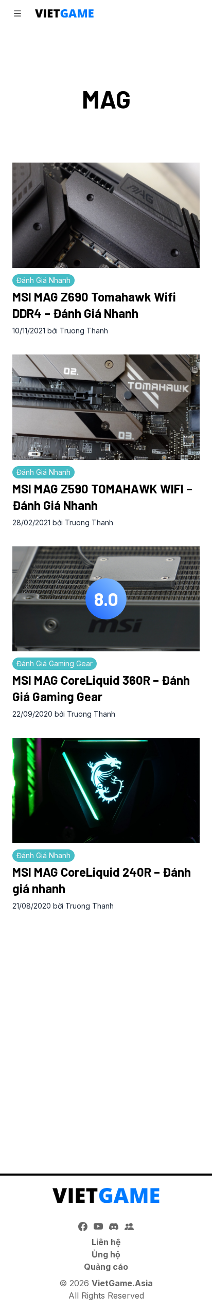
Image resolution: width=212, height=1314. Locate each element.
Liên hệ (106, 1242)
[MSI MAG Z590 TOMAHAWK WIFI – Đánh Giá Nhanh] (106, 407)
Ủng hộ (106, 1254)
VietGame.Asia (122, 1283)
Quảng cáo (106, 1267)
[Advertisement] (106, 1032)
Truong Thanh (84, 330)
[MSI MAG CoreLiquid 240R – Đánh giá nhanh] (106, 790)
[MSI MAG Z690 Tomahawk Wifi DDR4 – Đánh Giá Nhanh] (106, 215)
